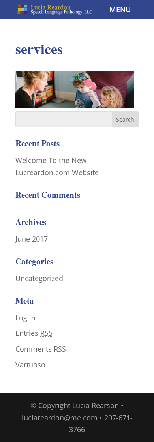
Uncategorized (39, 278)
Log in (25, 317)
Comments (40, 349)
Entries (34, 333)
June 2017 (31, 238)
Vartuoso (30, 364)
